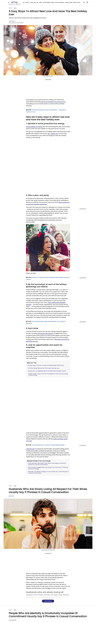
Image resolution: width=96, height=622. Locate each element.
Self (37, 2)
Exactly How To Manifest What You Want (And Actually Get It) (47, 371)
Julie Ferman (12, 21)
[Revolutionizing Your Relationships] (14, 2)
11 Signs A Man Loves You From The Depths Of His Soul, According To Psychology (48, 374)
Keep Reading (48, 601)
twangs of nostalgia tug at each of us (52, 102)
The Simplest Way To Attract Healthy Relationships (48, 445)
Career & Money (69, 2)
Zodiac (27, 2)
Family (40, 2)
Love (23, 2)
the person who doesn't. (46, 333)
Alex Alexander (12, 620)
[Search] (83, 2)
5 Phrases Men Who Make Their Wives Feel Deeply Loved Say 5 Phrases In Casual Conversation (47, 463)
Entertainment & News (48, 2)
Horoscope (33, 2)
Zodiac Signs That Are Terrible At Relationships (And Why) (46, 365)
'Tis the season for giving (34, 127)
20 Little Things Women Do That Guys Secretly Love (44, 368)
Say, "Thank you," (53, 133)
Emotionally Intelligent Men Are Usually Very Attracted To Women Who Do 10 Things (48, 468)
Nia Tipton (11, 496)
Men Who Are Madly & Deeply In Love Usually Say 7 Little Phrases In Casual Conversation (48, 472)
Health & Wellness (59, 2)
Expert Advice (76, 2)
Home (10, 8)
